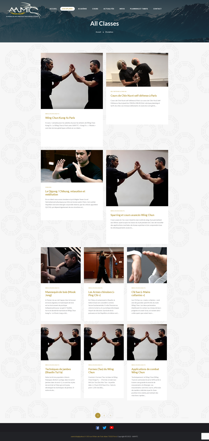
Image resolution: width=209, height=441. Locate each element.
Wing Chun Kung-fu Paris (71, 78)
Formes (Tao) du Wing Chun (103, 339)
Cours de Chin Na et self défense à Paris (137, 67)
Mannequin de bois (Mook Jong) (61, 262)
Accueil (98, 32)
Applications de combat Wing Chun (147, 339)
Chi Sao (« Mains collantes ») (147, 262)
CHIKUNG (48, 187)
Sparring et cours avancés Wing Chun (137, 175)
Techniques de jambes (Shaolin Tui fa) (60, 339)
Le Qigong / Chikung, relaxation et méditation (72, 163)
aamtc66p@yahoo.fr (78, 436)
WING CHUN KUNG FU (52, 114)
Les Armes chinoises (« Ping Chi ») (104, 262)
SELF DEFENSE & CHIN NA (118, 91)
